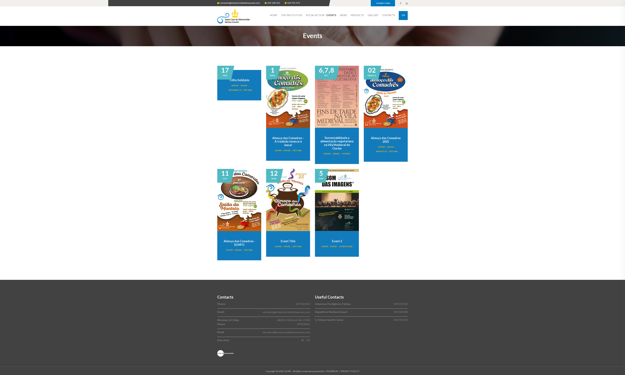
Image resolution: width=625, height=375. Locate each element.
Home (273, 15)
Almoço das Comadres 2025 (386, 139)
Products (357, 15)
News (343, 15)
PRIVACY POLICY (350, 371)
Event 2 (337, 241)
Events (331, 15)
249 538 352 (273, 3)
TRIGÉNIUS (332, 371)
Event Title (288, 241)
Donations (383, 3)
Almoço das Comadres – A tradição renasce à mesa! (288, 141)
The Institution (291, 15)
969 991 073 (293, 3)
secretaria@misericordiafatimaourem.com (240, 3)
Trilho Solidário (239, 80)
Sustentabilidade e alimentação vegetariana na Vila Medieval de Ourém (337, 143)
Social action (315, 15)
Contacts (388, 15)
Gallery (373, 15)
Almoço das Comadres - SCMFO (239, 242)
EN (403, 15)
